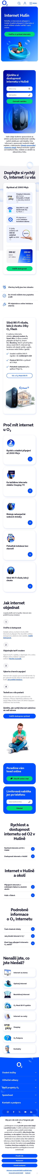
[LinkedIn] (31, 1112)
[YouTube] (25, 1112)
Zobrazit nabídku (19, 101)
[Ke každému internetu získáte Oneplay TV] (19, 481)
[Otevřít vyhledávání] (19, 3)
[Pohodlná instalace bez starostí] (19, 545)
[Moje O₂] (25, 3)
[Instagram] (7, 1112)
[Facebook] (13, 1112)
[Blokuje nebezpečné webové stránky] (19, 513)
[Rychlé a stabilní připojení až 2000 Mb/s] (19, 450)
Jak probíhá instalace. (15, 680)
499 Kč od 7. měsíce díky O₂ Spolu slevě (26, 258)
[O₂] (5, 3)
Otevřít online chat (21, 778)
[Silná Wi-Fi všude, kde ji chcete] (19, 577)
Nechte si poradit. (15, 659)
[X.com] (19, 1112)
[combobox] (19, 88)
